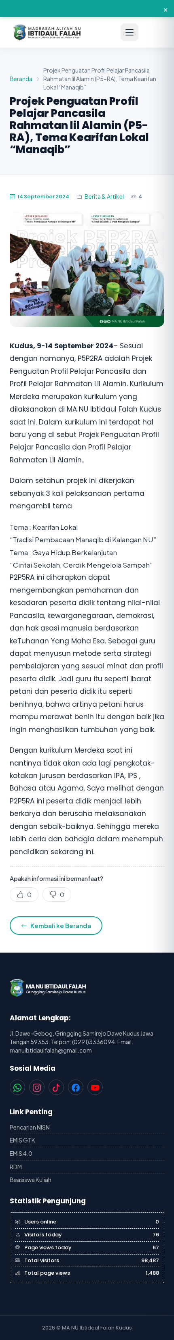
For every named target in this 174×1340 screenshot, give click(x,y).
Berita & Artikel (104, 196)
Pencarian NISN (30, 1127)
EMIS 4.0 (21, 1153)
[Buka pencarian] (152, 32)
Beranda (21, 78)
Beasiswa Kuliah (30, 1179)
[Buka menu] (129, 32)
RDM (16, 1166)
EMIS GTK (22, 1140)
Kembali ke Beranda (60, 925)
